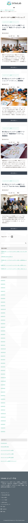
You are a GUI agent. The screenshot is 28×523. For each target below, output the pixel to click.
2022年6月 (3, 330)
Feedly (3, 511)
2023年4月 (3, 320)
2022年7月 (3, 327)
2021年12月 (3, 348)
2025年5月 (3, 294)
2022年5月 (3, 334)
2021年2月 (3, 370)
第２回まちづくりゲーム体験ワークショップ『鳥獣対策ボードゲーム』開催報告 (13, 134)
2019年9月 (3, 424)
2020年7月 (3, 392)
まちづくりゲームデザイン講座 (7, 453)
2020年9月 (3, 384)
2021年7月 (3, 356)
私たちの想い (4, 497)
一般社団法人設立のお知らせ (7, 256)
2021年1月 (3, 374)
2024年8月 (3, 298)
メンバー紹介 (4, 499)
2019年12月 (3, 413)
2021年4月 (3, 366)
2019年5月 (3, 431)
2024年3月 (3, 305)
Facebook (4, 509)
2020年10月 (3, 381)
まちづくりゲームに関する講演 (7, 457)
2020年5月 (3, 399)
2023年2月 (3, 323)
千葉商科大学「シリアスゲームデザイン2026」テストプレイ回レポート (14, 252)
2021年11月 (3, 352)
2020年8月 (3, 388)
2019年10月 (3, 420)
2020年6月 (3, 395)
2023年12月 (3, 309)
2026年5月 (3, 284)
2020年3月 (3, 406)
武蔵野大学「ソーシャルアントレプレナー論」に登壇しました (13, 265)
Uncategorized (4, 443)
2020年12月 (3, 377)
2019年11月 (3, 417)
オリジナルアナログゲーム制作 (7, 450)
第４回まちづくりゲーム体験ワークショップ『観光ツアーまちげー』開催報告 (13, 27)
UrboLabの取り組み (5, 446)
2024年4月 (3, 302)
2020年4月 (3, 402)
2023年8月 (3, 312)
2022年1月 (3, 345)
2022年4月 (3, 338)
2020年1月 (3, 409)
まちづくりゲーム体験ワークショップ (8, 461)
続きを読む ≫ (14, 67)
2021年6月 (3, 359)
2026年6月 (3, 280)
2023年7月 (3, 316)
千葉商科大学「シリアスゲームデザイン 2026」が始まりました (14, 268)
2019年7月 (3, 427)
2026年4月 (3, 287)
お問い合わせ (4, 502)
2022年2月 (3, 341)
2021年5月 (3, 363)
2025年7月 (3, 291)
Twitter (3, 506)
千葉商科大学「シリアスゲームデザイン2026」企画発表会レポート (14, 261)
